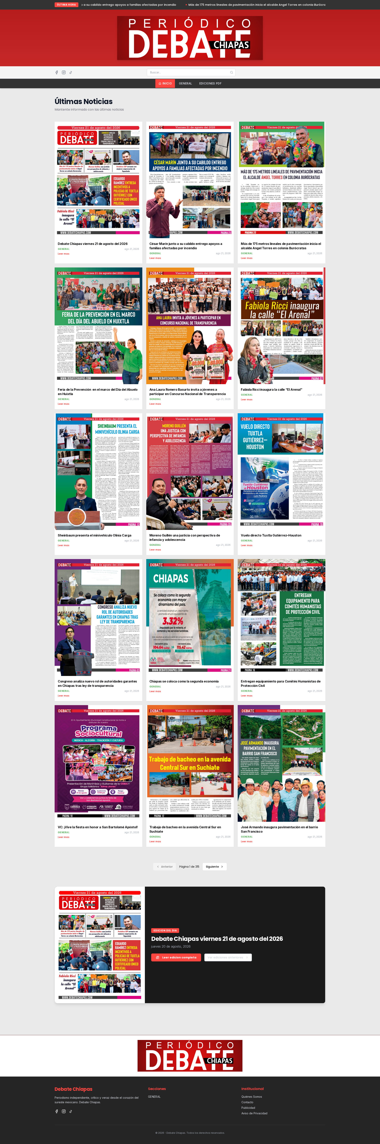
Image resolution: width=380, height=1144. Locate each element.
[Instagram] (64, 72)
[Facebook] (57, 72)
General (185, 83)
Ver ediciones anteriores (225, 957)
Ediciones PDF (210, 83)
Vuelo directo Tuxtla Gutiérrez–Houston (288, 5)
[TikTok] (71, 72)
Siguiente (212, 867)
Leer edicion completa (179, 957)
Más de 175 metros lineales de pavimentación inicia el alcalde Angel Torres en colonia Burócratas (176, 5)
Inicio (167, 83)
